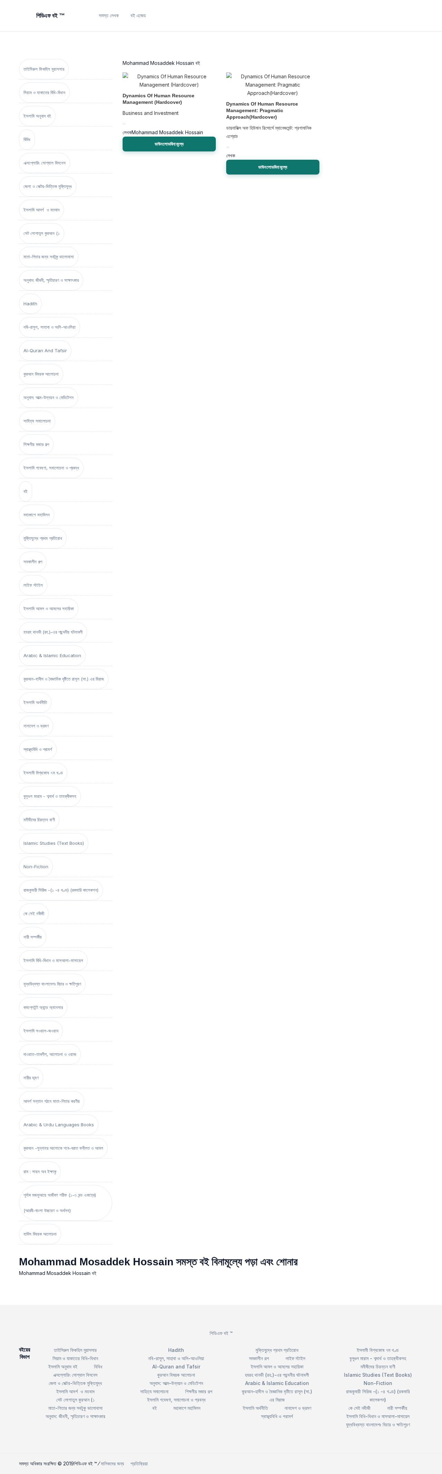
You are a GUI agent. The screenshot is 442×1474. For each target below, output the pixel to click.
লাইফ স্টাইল (33, 585)
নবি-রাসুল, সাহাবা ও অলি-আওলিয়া (49, 327)
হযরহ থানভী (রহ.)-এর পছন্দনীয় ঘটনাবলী (53, 632)
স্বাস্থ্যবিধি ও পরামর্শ (37, 749)
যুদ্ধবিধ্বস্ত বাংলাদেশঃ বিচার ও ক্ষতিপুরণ (52, 984)
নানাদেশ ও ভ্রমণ (36, 726)
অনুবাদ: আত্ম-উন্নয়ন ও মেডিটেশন (48, 397)
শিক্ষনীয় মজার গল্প (36, 444)
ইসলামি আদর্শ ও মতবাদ (41, 209)
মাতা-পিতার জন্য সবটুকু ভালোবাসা (48, 256)
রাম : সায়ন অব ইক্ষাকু (39, 1171)
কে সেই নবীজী (33, 913)
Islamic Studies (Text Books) (53, 843)
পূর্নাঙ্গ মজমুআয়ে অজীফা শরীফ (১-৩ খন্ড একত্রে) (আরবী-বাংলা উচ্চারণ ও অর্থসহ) (59, 1202)
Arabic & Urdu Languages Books (58, 1124)
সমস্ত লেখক (109, 15)
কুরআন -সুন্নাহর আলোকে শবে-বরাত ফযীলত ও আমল (63, 1148)
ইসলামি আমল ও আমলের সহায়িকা (48, 608)
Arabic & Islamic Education (52, 655)
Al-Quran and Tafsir (45, 350)
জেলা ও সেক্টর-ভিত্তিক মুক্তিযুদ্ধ (47, 186)
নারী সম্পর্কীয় (32, 937)
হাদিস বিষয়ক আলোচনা (40, 1234)
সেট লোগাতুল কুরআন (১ (41, 233)
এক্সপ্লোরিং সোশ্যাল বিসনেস (44, 163)
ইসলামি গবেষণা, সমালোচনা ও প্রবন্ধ (51, 468)
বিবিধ (26, 139)
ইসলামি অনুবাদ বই (37, 116)
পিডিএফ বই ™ (221, 1333)
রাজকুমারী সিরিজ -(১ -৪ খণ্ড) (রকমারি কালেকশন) (60, 890)
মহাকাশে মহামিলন (36, 514)
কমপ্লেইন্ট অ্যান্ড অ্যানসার (43, 1007)
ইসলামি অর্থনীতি (35, 702)
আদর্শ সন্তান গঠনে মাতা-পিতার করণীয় (51, 1101)
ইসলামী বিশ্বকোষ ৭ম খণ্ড (43, 772)
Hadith (30, 303)
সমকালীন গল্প (32, 561)
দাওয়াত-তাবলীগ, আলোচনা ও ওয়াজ (49, 1054)
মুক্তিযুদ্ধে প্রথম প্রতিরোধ (42, 538)
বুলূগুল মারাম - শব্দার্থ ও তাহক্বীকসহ (49, 796)
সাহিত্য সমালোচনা (37, 421)
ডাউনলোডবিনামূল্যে (169, 144)
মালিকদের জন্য (112, 1463)
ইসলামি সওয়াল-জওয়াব (40, 1030)
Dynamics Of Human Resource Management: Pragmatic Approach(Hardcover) (262, 110)
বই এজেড (138, 15)
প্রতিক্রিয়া (139, 1463)
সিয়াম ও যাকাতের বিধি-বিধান (44, 92)
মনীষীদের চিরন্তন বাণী (39, 819)
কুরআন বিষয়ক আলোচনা (41, 374)
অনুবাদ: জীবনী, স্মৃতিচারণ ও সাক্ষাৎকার (51, 280)
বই (25, 491)
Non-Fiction (35, 866)
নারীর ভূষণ (31, 1077)
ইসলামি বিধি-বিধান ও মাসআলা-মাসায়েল (53, 960)
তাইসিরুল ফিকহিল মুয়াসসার (43, 69)
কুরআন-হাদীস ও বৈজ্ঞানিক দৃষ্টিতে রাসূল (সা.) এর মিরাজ (63, 679)
